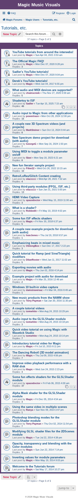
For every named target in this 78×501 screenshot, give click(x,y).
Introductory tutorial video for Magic (36, 343)
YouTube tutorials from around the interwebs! (42, 52)
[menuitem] (11, 13)
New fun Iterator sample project (33, 165)
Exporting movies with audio (31, 267)
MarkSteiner (32, 130)
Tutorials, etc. (14, 28)
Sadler (29, 103)
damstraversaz (34, 290)
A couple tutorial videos (28, 308)
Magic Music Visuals (39, 4)
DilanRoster (32, 259)
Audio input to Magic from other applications (42, 113)
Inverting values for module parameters (38, 457)
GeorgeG (31, 144)
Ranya (29, 410)
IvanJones (32, 235)
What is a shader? (24, 207)
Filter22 (30, 168)
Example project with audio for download (40, 276)
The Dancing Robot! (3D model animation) (40, 352)
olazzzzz (31, 179)
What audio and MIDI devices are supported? (42, 90)
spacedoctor (33, 200)
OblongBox (32, 246)
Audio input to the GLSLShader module (39, 319)
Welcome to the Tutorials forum (33, 466)
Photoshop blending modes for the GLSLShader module (35, 419)
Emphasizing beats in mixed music (36, 243)
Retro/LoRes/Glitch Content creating (36, 176)
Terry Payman (33, 300)
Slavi (28, 157)
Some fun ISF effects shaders (32, 218)
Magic (29, 55)
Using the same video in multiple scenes (39, 407)
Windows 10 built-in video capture (35, 287)
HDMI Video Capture (25, 197)
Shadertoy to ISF (23, 100)
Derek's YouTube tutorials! (29, 81)
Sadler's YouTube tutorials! (30, 71)
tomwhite (31, 311)
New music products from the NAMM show (41, 297)
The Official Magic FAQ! (28, 61)
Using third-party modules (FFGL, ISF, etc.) (41, 186)
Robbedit (31, 210)
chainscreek (33, 93)
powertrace (32, 116)
